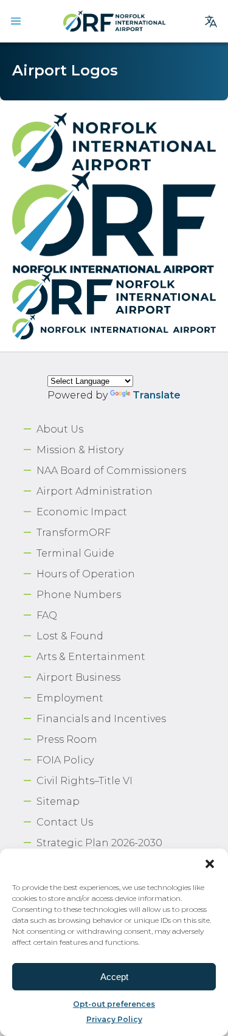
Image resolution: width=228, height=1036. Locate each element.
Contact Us (64, 822)
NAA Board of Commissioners (111, 470)
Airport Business (78, 677)
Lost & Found (69, 636)
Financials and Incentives (101, 719)
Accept (114, 977)
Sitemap (58, 801)
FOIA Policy (65, 760)
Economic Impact (81, 512)
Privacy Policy (114, 1019)
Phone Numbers (78, 594)
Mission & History (79, 450)
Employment (69, 698)
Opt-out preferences (114, 1004)
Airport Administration (94, 491)
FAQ (46, 615)
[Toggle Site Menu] (16, 21)
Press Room (66, 739)
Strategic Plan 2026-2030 (99, 843)
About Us (59, 429)
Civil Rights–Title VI (84, 781)
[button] (210, 864)
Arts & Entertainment (90, 656)
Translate (157, 395)
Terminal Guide (75, 553)
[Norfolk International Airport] (114, 21)
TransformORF (73, 532)
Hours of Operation (85, 574)
